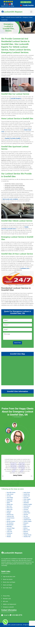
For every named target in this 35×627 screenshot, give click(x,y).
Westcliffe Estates (11, 492)
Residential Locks (24, 268)
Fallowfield (26, 502)
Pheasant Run (10, 514)
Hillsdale (9, 536)
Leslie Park (9, 531)
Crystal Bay (26, 508)
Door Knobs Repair (7, 588)
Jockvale (9, 535)
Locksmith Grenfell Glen (16, 625)
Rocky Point (9, 508)
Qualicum (9, 511)
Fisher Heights (26, 499)
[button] (15, 425)
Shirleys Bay (10, 504)
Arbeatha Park (26, 536)
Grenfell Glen (26, 494)
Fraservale (25, 497)
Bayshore (25, 531)
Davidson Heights (27, 504)
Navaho (8, 519)
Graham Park (26, 496)
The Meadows (10, 523)
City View (25, 516)
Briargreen (25, 523)
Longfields (9, 530)
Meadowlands (10, 525)
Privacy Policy (6, 596)
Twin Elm (9, 496)
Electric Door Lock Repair (9, 582)
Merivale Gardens (11, 521)
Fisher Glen (26, 501)
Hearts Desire (26, 492)
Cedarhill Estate (27, 519)
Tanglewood (9, 499)
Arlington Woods (27, 535)
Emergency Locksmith (8, 607)
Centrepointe (26, 518)
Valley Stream (10, 494)
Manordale (9, 526)
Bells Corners (26, 530)
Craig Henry (26, 511)
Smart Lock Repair (7, 585)
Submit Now (17, 343)
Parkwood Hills (10, 516)
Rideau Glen (9, 509)
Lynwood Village (11, 528)
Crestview (25, 509)
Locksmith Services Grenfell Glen (13, 17)
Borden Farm (26, 526)
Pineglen (9, 513)
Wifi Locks (5, 601)
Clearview (25, 514)
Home (2, 17)
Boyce (24, 525)
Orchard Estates (10, 518)
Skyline (8, 502)
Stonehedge (9, 501)
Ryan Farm (9, 506)
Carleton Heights (27, 521)
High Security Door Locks (9, 576)
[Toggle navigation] (31, 11)
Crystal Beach (26, 506)
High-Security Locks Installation (10, 199)
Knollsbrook (9, 533)
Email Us (6, 615)
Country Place (26, 513)
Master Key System (7, 579)
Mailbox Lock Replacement (9, 604)
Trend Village (10, 497)
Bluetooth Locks (7, 598)
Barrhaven (25, 533)
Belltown (25, 528)
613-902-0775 (26, 2)
